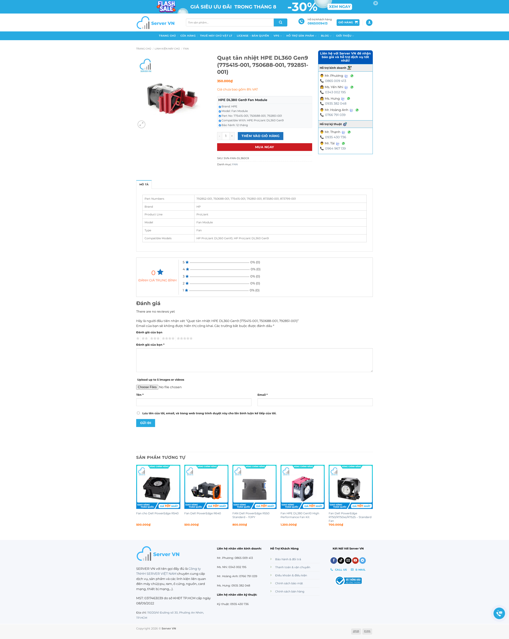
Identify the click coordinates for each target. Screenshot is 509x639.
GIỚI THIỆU (344, 35)
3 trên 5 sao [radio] (154, 338)
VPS (276, 35)
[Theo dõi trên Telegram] (362, 560)
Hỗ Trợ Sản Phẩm (300, 35)
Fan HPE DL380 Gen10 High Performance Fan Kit (300, 515)
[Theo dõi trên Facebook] (333, 560)
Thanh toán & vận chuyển (292, 567)
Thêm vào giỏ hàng (260, 136)
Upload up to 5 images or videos (160, 379)
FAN (186, 48)
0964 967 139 (335, 148)
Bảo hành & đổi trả (288, 559)
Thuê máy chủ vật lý (216, 35)
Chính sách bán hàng (289, 591)
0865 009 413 (335, 81)
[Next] (373, 499)
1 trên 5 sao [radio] (137, 338)
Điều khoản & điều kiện (291, 575)
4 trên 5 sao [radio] (168, 338)
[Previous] (136, 499)
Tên (140, 395)
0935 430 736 (335, 137)
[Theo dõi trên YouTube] (355, 560)
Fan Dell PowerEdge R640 (202, 513)
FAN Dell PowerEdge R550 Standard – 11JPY (250, 515)
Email (262, 395)
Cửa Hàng (188, 35)
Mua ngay (264, 147)
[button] (348, 22)
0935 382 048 (335, 103)
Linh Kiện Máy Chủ (167, 48)
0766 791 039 (335, 115)
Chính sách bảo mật (289, 583)
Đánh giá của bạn (149, 332)
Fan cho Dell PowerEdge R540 (157, 513)
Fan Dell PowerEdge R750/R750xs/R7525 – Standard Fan (350, 517)
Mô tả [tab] (144, 184)
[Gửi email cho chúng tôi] (348, 560)
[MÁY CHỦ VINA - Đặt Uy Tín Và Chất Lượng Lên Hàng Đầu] (156, 22)
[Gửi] (280, 22)
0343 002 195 (335, 92)
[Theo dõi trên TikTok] (341, 560)
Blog (325, 35)
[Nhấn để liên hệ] (499, 613)
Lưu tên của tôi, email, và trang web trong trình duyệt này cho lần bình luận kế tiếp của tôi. (209, 413)
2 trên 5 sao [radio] (144, 338)
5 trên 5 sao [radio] (184, 338)
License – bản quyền (253, 35)
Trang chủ (167, 35)
